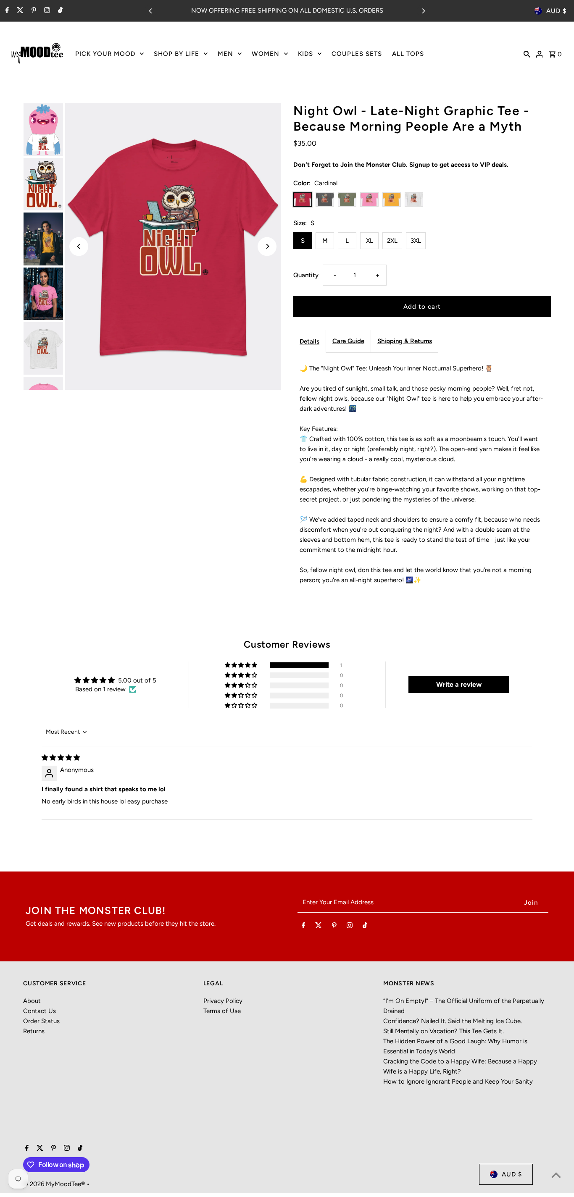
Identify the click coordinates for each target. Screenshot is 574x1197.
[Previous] (151, 11)
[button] (241, 665)
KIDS (305, 54)
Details (309, 341)
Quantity (306, 275)
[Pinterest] (32, 11)
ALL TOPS (408, 54)
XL (369, 240)
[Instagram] (46, 11)
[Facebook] (6, 11)
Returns (34, 1031)
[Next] (423, 11)
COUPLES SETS (357, 54)
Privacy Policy (222, 1001)
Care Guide (348, 341)
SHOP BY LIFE (176, 54)
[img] (61, 757)
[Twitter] (19, 11)
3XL (416, 240)
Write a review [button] (459, 684)
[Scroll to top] (556, 1175)
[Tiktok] (59, 11)
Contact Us (39, 1011)
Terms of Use (222, 1011)
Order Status (41, 1021)
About (32, 1001)
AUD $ (556, 11)
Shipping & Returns (404, 341)
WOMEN (265, 54)
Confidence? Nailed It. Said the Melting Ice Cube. (452, 1021)
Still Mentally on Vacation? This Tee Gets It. (443, 1031)
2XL (392, 240)
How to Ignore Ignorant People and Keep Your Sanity (458, 1081)
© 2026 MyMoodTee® (55, 1184)
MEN (225, 54)
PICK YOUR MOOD (105, 54)
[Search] (526, 53)
